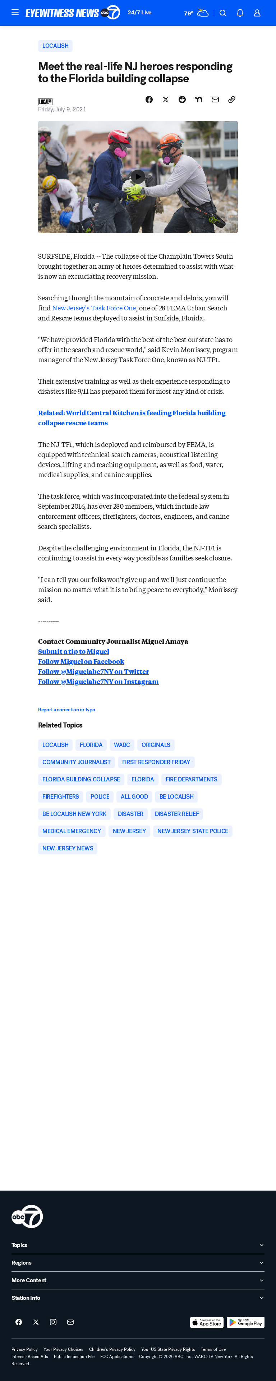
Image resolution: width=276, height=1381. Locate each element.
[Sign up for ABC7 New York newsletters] (70, 1322)
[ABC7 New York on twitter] (36, 1322)
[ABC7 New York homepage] (73, 13)
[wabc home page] (27, 1216)
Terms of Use (213, 1349)
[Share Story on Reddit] (182, 99)
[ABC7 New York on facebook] (19, 1322)
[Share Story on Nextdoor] (199, 99)
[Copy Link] (232, 99)
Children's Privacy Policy (112, 1349)
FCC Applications (116, 1356)
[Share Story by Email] (215, 99)
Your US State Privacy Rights (168, 1349)
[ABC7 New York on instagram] (53, 1322)
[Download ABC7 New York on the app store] (207, 1322)
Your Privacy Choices (63, 1349)
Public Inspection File (74, 1356)
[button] (15, 12)
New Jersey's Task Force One (94, 307)
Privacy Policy (25, 1349)
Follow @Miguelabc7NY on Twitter (93, 671)
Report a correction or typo (66, 709)
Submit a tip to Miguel (73, 651)
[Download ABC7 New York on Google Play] (245, 1322)
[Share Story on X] (166, 99)
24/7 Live (140, 12)
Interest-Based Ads (30, 1356)
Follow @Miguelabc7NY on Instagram (98, 681)
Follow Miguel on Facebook (81, 661)
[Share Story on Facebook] (149, 99)
